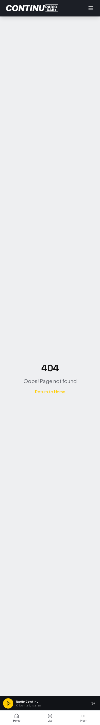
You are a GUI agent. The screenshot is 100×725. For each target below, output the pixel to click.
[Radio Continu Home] (32, 8)
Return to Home (50, 391)
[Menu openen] (91, 8)
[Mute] (93, 703)
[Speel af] (8, 703)
